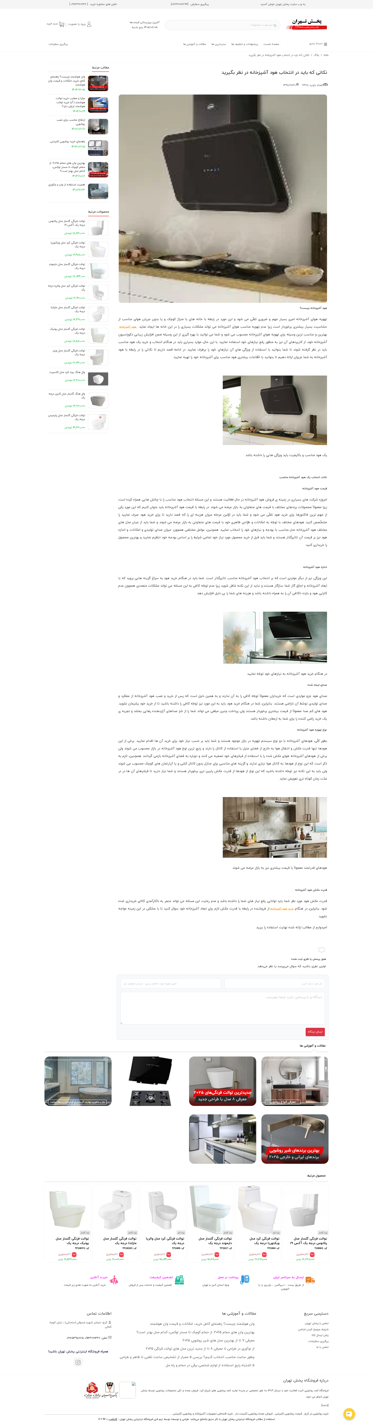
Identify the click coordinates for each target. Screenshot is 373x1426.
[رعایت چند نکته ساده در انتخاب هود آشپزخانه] (150, 1108)
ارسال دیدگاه (315, 1032)
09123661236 (92, 1338)
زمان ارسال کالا (320, 1335)
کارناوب (113, 1419)
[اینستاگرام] (78, 1362)
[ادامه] (325, 1405)
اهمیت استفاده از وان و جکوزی (66, 185)
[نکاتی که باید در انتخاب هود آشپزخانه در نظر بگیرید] (307, 31)
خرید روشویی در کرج (316, 1414)
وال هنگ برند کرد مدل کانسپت (67, 372)
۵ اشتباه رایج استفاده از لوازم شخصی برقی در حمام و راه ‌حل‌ (210, 1365)
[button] (79, 24)
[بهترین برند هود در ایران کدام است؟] (222, 1165)
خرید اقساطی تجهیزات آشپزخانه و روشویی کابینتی (203, 1414)
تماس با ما (322, 1347)
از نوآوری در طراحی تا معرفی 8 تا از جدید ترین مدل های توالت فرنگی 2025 (200, 1348)
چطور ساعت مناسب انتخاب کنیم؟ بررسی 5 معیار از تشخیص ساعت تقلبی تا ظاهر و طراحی (187, 1357)
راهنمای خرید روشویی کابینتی (67, 142)
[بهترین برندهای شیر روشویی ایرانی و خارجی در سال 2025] (295, 1165)
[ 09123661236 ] (79, 4)
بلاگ (316, 55)
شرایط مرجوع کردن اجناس (313, 1329)
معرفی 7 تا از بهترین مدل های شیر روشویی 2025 (218, 1340)
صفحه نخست (271, 44)
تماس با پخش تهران (317, 1323)
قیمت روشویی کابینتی (288, 1414)
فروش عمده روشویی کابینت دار (253, 1414)
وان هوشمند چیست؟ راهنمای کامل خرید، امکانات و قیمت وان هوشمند (66, 81)
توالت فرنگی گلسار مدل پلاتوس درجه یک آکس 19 (67, 223)
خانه (326, 55)
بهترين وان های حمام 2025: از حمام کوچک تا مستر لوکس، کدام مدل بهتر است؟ (67, 167)
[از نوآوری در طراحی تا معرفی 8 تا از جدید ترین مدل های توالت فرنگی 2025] (222, 1108)
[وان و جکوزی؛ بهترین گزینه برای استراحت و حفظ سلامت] (78, 1108)
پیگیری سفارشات (58, 44)
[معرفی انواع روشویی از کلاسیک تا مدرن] (295, 1108)
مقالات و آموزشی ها (194, 44)
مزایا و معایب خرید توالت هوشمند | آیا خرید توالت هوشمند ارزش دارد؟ (70, 102)
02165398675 (75, 1338)
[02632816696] (179, 4)
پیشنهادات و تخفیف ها (244, 44)
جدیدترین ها (219, 44)
